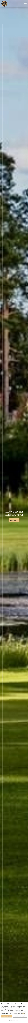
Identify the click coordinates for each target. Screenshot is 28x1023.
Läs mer (23, 1013)
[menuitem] (25, 4)
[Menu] (25, 4)
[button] (14, 1020)
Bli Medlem (13, 520)
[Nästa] (25, 511)
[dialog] (14, 1012)
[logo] (11, 4)
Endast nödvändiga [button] (20, 1016)
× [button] (26, 1003)
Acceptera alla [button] (7, 1016)
